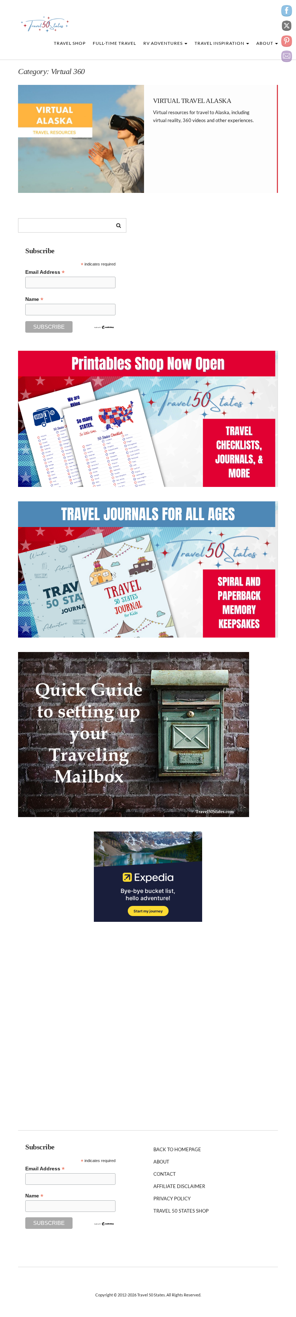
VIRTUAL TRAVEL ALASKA (192, 100)
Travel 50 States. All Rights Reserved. (169, 1294)
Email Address (45, 272)
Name (34, 299)
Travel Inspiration (220, 43)
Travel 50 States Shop (181, 1211)
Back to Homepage (177, 1149)
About (265, 43)
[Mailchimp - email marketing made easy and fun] (104, 327)
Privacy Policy (172, 1198)
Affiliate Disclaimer (179, 1186)
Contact (164, 1174)
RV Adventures (163, 43)
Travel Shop (70, 43)
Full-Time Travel (114, 43)
